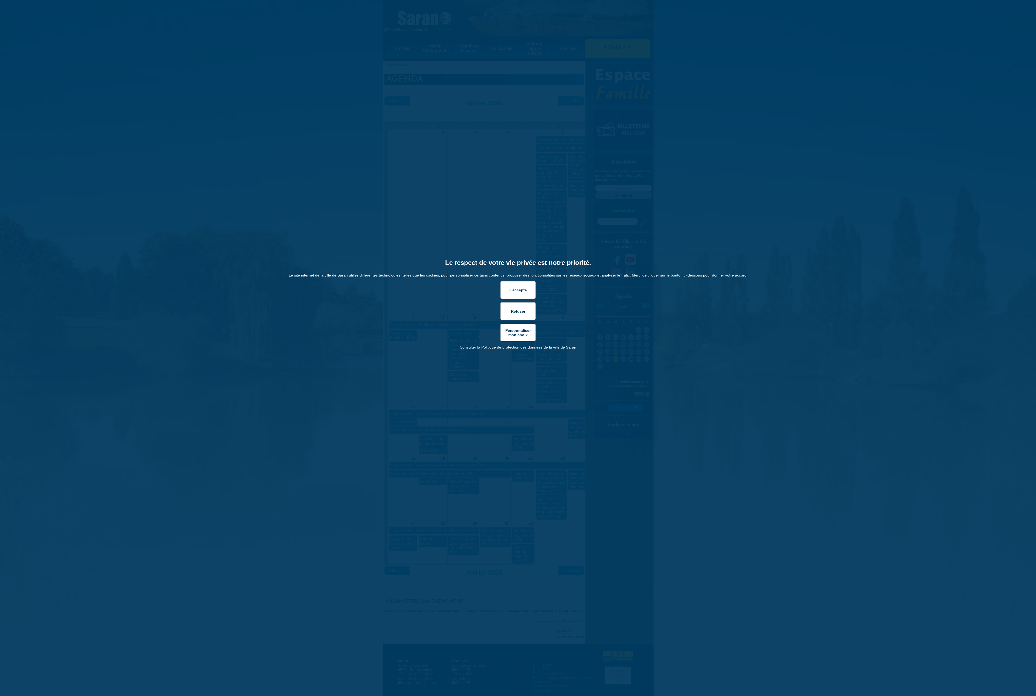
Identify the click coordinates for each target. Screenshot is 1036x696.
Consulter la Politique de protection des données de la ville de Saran (518, 347)
